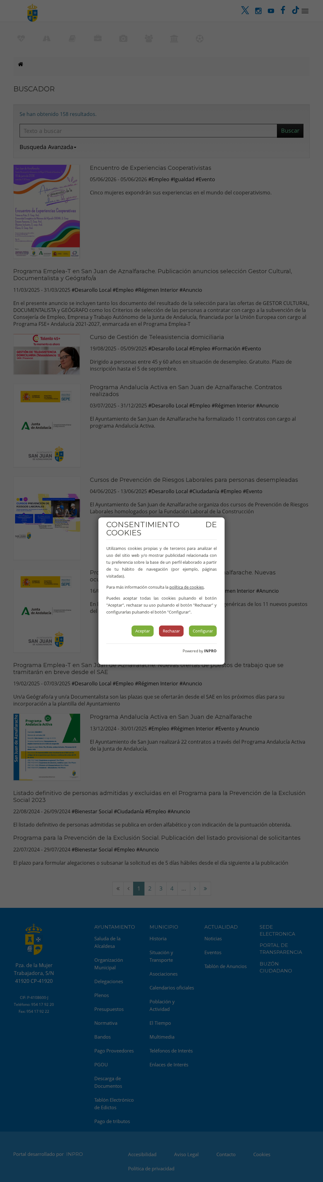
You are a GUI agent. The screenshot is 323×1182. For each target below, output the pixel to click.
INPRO (210, 651)
